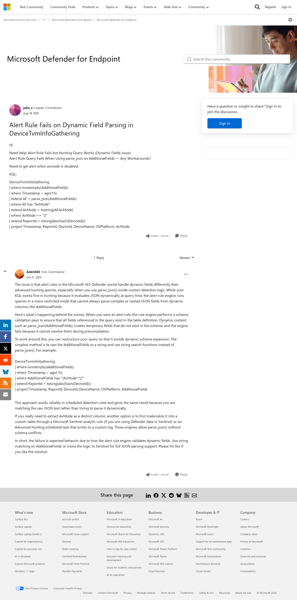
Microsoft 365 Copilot (160, 563)
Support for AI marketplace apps (214, 541)
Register (270, 7)
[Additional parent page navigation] (44, 19)
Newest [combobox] (187, 257)
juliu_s (27, 107)
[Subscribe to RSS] (186, 494)
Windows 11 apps (25, 571)
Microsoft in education (119, 519)
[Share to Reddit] (171, 494)
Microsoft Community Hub (19, 20)
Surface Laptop (23, 526)
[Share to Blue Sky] (179, 494)
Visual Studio (203, 571)
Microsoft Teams (157, 556)
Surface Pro (21, 519)
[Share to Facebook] (156, 494)
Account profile (70, 519)
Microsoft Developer (207, 526)
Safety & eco (206, 592)
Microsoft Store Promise (75, 563)
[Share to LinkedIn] (148, 494)
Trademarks (187, 592)
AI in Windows (23, 556)
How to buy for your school (122, 549)
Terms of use (168, 592)
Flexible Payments (72, 571)
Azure (199, 519)
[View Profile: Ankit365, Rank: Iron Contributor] (19, 274)
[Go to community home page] (6, 6)
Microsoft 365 (156, 541)
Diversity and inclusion (253, 556)
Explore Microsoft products (30, 563)
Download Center (72, 526)
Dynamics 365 (156, 534)
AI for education (116, 575)
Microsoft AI (155, 519)
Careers (244, 519)
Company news (248, 534)
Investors (245, 549)
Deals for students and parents (124, 567)
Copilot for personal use (28, 549)
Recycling (224, 592)
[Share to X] (163, 494)
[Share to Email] (194, 494)
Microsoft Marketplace (208, 556)
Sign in (224, 123)
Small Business (156, 571)
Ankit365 (33, 272)
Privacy (127, 592)
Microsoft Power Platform (162, 549)
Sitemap (87, 592)
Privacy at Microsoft (251, 541)
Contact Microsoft (108, 592)
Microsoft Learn (204, 534)
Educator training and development (119, 558)
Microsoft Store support (75, 534)
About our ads (243, 592)
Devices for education (119, 526)
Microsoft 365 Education (120, 541)
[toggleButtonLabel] (290, 19)
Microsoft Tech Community (211, 549)
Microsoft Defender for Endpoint (72, 20)
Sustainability (248, 571)
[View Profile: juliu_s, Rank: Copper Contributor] (15, 110)
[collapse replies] (5, 271)
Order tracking (70, 549)
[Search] (257, 7)
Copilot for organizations (29, 541)
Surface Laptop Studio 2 (28, 534)
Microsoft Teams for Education (124, 534)
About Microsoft (249, 526)
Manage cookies (146, 592)
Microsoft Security (158, 526)
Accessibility (247, 563)
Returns (66, 541)
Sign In (286, 7)
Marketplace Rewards (208, 563)
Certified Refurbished (74, 556)
